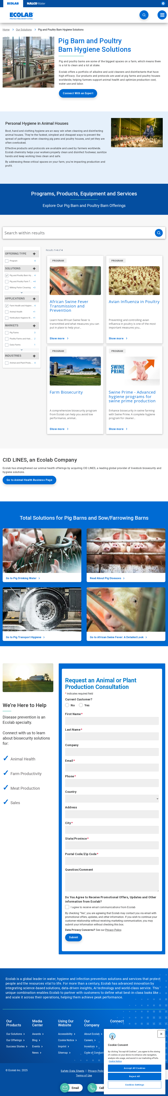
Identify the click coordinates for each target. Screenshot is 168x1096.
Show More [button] (57, 338)
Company (71, 745)
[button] (143, 14)
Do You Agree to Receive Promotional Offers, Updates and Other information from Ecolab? (110, 899)
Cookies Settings (134, 1085)
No (73, 705)
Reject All (134, 1076)
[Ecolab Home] (18, 16)
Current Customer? (78, 699)
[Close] (161, 1033)
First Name (73, 714)
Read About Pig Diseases (105, 578)
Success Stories (15, 1046)
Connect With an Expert (78, 93)
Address (71, 807)
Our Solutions (24, 29)
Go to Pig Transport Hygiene (23, 637)
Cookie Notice (115, 1061)
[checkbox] (6, 261)
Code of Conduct (93, 1052)
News (35, 1052)
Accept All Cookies (134, 1068)
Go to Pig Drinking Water (21, 578)
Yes (86, 705)
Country (70, 791)
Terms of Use (84, 1075)
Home (6, 29)
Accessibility (65, 1034)
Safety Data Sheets (72, 1070)
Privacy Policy (113, 929)
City (68, 823)
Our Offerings (14, 1040)
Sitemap (63, 1052)
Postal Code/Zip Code (80, 854)
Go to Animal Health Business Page (29, 480)
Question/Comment (79, 869)
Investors (89, 1046)
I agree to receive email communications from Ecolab (103, 907)
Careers (88, 1040)
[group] (21, 260)
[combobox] (77, 233)
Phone (69, 776)
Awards (36, 1034)
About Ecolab (92, 1034)
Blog (34, 1040)
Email (69, 760)
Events (36, 1046)
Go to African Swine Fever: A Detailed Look (117, 637)
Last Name (72, 729)
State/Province (76, 838)
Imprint (62, 1046)
